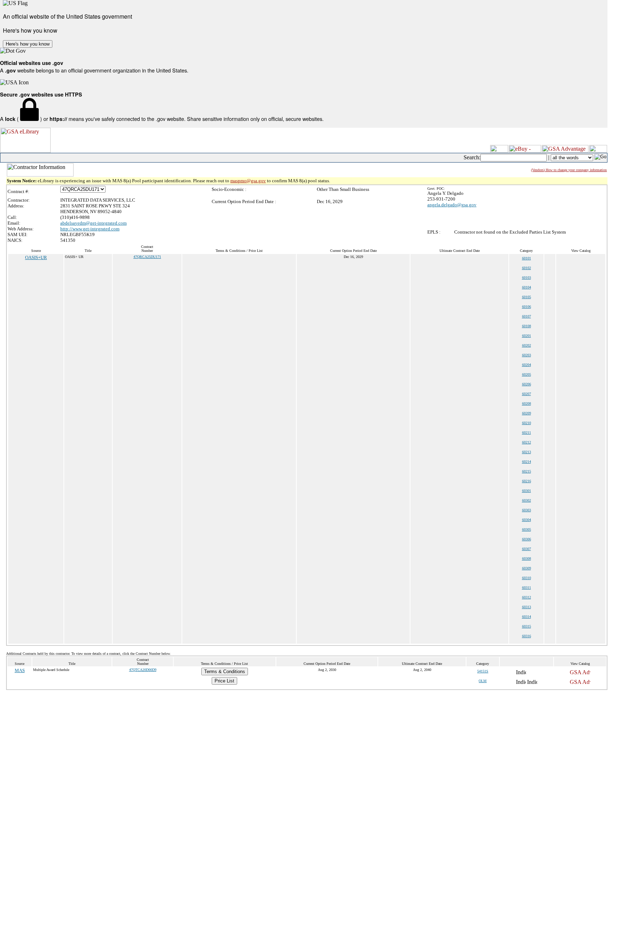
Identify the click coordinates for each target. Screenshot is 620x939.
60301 (526, 491)
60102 (526, 268)
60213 (526, 452)
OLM (483, 681)
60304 (526, 520)
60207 (526, 394)
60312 (526, 597)
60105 (526, 297)
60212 (526, 442)
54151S (482, 671)
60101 (526, 258)
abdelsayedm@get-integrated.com (93, 223)
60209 (526, 413)
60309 (526, 568)
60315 (526, 626)
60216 (526, 481)
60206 (526, 384)
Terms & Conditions (224, 671)
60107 (526, 316)
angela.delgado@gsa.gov (451, 204)
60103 (526, 278)
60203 (526, 355)
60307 (526, 549)
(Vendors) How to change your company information (569, 170)
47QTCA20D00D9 (142, 670)
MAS (20, 670)
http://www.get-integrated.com (89, 228)
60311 (526, 588)
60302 (526, 500)
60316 (526, 636)
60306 (526, 539)
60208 (526, 403)
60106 (526, 307)
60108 (526, 326)
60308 (526, 558)
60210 (526, 423)
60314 (526, 617)
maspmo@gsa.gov (248, 180)
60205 (526, 374)
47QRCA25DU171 (147, 257)
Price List (224, 681)
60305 (526, 529)
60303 (526, 510)
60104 (526, 287)
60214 (526, 462)
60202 (526, 345)
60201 (526, 336)
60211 (526, 433)
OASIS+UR (36, 257)
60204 (526, 365)
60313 (526, 607)
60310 (526, 578)
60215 (526, 471)
